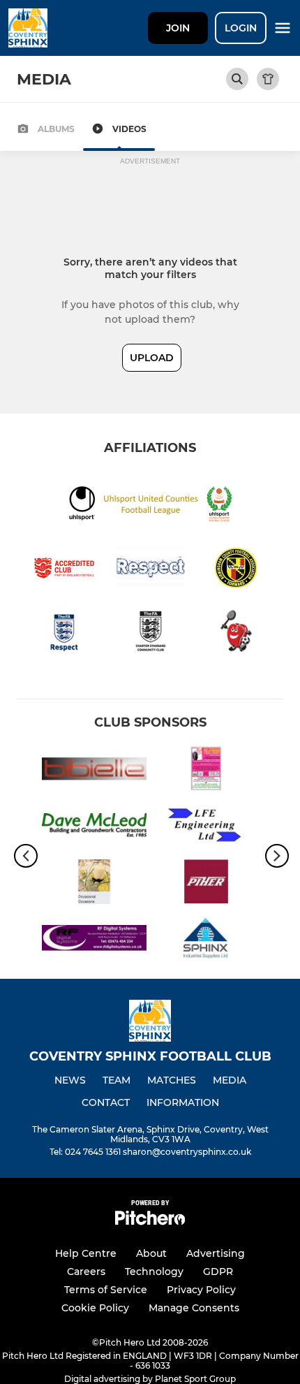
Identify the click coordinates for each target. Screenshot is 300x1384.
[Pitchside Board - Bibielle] (94, 771)
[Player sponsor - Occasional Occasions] (94, 884)
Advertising (215, 1253)
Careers (86, 1271)
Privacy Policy (201, 1289)
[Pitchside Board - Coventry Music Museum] (205, 771)
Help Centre (86, 1253)
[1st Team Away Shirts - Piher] (205, 884)
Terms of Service (105, 1289)
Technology (154, 1271)
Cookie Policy (95, 1308)
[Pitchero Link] (150, 1221)
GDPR (218, 1271)
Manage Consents (194, 1308)
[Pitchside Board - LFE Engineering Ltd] (205, 827)
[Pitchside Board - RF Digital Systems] (94, 941)
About (151, 1253)
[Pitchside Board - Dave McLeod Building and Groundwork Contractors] (94, 827)
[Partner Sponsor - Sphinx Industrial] (205, 941)
